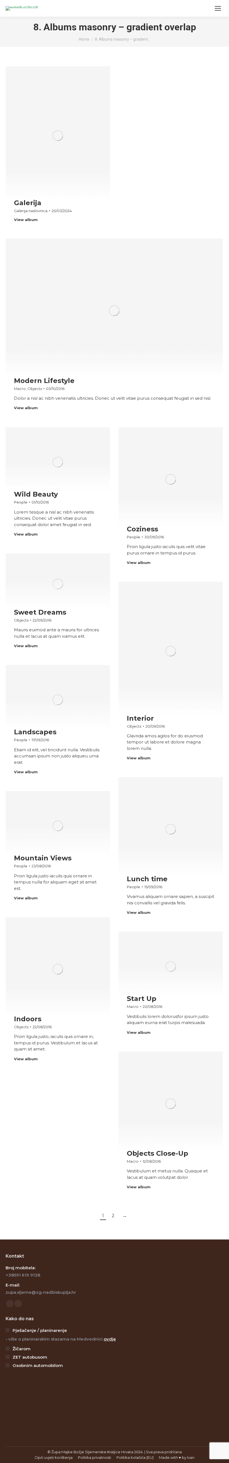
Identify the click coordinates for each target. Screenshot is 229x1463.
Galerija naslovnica (30, 210)
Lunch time (147, 879)
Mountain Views (42, 858)
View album (26, 219)
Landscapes (35, 732)
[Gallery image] (58, 135)
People (20, 502)
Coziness (142, 529)
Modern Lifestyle (44, 381)
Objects (34, 388)
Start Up (141, 999)
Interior (140, 718)
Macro (20, 388)
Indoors (27, 1019)
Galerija (27, 203)
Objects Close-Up (157, 1153)
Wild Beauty (36, 494)
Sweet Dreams (40, 612)
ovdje (110, 1339)
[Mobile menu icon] (217, 8)
